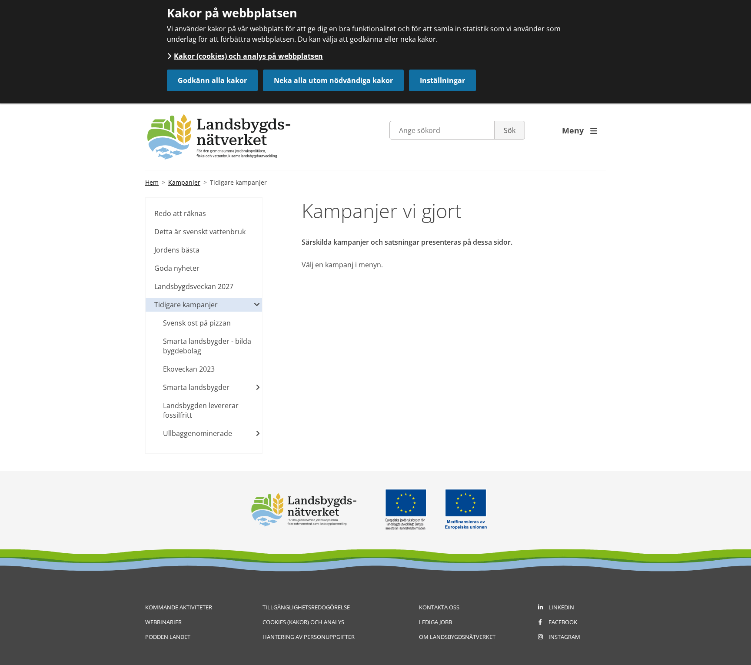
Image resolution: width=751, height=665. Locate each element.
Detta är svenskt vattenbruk (200, 231)
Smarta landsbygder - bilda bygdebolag (207, 346)
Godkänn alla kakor (212, 80)
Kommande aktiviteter (178, 607)
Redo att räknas (180, 213)
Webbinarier (163, 622)
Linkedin (561, 607)
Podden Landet (167, 637)
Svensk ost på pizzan (197, 323)
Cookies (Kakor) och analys (303, 622)
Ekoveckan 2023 (189, 369)
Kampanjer (184, 182)
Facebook (562, 622)
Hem (152, 182)
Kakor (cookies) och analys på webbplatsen (248, 56)
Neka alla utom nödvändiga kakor (333, 80)
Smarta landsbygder (196, 387)
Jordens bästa (176, 250)
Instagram (564, 637)
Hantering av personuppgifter (309, 637)
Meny (579, 130)
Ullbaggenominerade (197, 433)
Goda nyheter (176, 268)
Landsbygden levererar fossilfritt (201, 410)
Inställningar (442, 80)
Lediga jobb (435, 622)
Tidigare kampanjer (186, 304)
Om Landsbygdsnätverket (457, 637)
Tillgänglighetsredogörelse (306, 607)
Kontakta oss (439, 607)
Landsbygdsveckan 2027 (193, 286)
